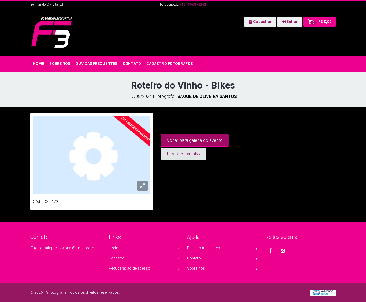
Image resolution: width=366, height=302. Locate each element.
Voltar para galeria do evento (195, 140)
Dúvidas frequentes (203, 248)
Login (113, 248)
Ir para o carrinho (183, 153)
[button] (260, 22)
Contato (194, 258)
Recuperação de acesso (130, 268)
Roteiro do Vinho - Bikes (183, 85)
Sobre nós (196, 268)
